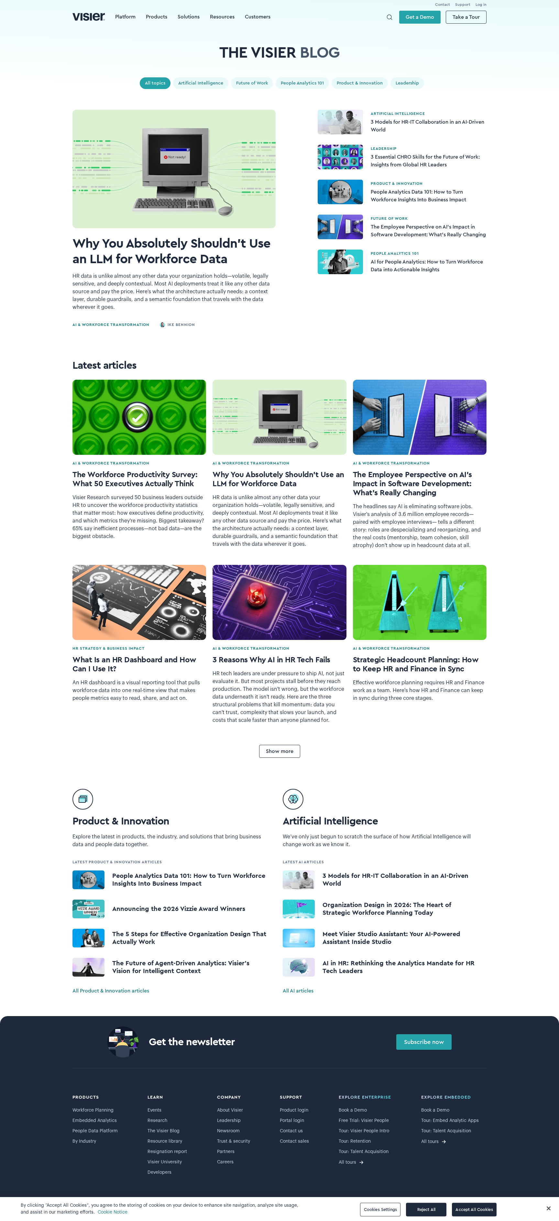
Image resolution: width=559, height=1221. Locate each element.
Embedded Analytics (94, 1120)
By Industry (84, 1141)
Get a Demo (420, 17)
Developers (159, 1172)
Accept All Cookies (474, 1209)
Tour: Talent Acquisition (364, 1151)
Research (157, 1120)
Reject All (426, 1209)
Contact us (291, 1131)
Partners (226, 1151)
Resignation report (167, 1151)
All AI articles (298, 990)
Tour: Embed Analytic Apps (450, 1120)
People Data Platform (95, 1131)
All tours (347, 1162)
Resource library (165, 1141)
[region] (279, 1209)
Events (154, 1110)
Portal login (292, 1120)
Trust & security (233, 1141)
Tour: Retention (355, 1141)
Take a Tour (466, 17)
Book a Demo (353, 1110)
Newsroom (228, 1131)
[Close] (549, 1208)
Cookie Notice (112, 1212)
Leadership (407, 83)
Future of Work (252, 83)
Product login (294, 1110)
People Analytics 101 (302, 83)
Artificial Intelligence (200, 83)
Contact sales (294, 1141)
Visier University (165, 1162)
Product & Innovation (360, 83)
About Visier (230, 1110)
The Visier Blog (164, 1131)
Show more (279, 751)
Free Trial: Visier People (364, 1120)
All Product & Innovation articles (110, 990)
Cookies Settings (380, 1209)
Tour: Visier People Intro (364, 1131)
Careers (225, 1162)
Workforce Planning (93, 1110)
